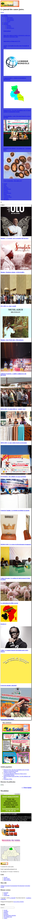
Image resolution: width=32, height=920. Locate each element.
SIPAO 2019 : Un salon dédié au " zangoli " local (13, 409)
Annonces (6, 198)
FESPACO (3, 624)
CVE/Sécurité (7, 195)
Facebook (6, 892)
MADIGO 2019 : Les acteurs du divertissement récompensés (16, 544)
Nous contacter (10, 19)
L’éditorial (6, 22)
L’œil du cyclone (8, 197)
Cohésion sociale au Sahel (10, 772)
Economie (9, 26)
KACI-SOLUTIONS (19, 901)
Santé (5, 185)
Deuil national (7, 31)
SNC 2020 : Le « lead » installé (8, 306)
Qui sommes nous (8, 916)
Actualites (6, 24)
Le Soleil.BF (13, 898)
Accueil (5, 15)
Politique (9, 25)
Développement (10, 28)
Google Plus (6, 895)
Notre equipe (7, 878)
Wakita (5, 194)
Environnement (7, 189)
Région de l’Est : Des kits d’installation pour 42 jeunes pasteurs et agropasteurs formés (17, 111)
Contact (8, 21)
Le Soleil (6, 16)
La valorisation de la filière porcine (9, 603)
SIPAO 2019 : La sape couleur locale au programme (14, 442)
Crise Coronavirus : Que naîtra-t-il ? (13, 180)
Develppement (21, 885)
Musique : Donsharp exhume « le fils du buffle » (13, 272)
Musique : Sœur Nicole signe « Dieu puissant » (12, 340)
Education (6, 187)
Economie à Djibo (8, 779)
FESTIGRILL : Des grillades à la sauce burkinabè (13, 476)
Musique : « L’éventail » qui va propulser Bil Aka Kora (14, 238)
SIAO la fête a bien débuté (7, 719)
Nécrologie (6, 199)
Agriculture (27, 885)
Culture (5, 186)
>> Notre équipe (26, 787)
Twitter (5, 894)
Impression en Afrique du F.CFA (12, 41)
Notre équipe (10, 17)
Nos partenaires (10, 20)
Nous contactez (7, 880)
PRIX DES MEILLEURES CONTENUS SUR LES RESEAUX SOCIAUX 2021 (17, 36)
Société (5, 183)
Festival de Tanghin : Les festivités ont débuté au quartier (15, 510)
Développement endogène (10, 915)
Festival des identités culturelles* (9, 685)
